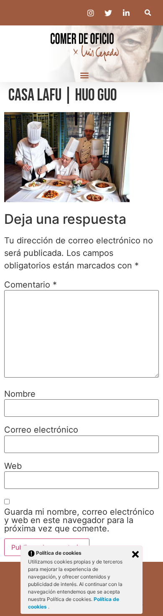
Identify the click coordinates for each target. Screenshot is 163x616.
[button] (147, 12)
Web (13, 466)
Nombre (20, 394)
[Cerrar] (135, 554)
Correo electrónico (41, 430)
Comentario (30, 284)
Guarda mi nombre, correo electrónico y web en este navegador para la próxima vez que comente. (79, 520)
